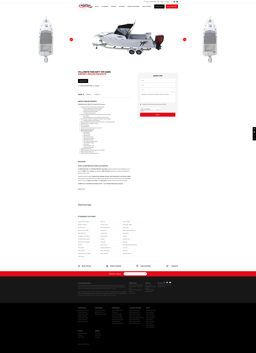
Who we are (97, 333)
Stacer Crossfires (150, 312)
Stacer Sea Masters (150, 317)
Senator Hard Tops (99, 312)
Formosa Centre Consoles (117, 319)
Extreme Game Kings (82, 312)
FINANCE (133, 6)
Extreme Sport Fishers (83, 317)
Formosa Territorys (116, 321)
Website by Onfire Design (83, 344)
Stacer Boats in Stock (151, 310)
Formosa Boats (116, 307)
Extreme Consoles (82, 315)
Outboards (105, 6)
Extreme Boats (82, 307)
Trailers (113, 6)
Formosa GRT (115, 312)
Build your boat (172, 6)
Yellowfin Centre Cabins (134, 319)
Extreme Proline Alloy (83, 321)
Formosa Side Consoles (117, 317)
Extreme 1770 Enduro (82, 319)
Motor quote (159, 6)
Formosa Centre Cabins (117, 315)
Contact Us (81, 189)
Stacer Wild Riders (150, 314)
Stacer (148, 307)
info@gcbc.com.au (149, 291)
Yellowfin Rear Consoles (134, 323)
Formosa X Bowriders (117, 314)
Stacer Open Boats (150, 321)
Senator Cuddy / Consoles (100, 314)
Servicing (122, 6)
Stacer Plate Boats (150, 327)
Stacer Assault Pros (150, 325)
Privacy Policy (98, 335)
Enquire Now (83, 81)
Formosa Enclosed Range (117, 323)
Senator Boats (99, 307)
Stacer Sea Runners (150, 315)
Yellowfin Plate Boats (135, 307)
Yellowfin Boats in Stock (134, 310)
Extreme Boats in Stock (83, 310)
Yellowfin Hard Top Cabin (134, 314)
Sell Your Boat (81, 337)
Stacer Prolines (149, 323)
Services (80, 330)
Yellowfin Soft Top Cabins (134, 315)
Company (167, 1)
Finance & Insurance (82, 333)
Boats (97, 6)
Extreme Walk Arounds (83, 314)
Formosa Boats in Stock (117, 310)
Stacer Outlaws (149, 319)
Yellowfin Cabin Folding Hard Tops (136, 317)
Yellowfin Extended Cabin (134, 312)
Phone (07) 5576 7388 (149, 289)
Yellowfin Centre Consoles (135, 321)
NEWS (146, 6)
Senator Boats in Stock (100, 310)
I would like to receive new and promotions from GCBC (154, 104)
